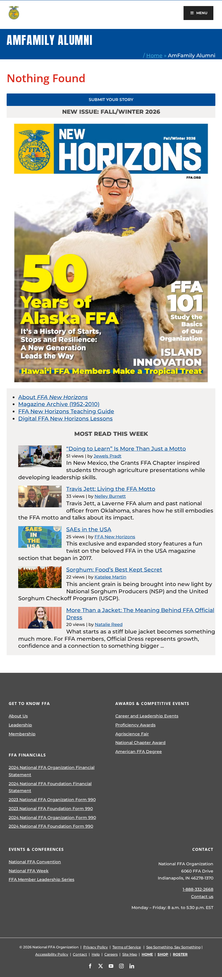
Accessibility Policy (51, 954)
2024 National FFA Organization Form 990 (52, 817)
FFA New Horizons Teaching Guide (66, 411)
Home (154, 55)
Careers (111, 954)
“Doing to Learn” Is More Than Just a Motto (126, 448)
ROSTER (180, 954)
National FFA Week (29, 870)
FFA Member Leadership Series (41, 879)
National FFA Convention (35, 861)
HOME (147, 954)
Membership (22, 734)
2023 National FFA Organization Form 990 (52, 799)
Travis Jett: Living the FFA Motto (110, 489)
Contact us (202, 896)
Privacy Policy (95, 947)
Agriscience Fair (132, 734)
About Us (18, 716)
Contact (80, 954)
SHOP (163, 954)
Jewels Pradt (107, 456)
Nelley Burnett (110, 496)
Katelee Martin (110, 577)
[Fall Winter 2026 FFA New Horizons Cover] (111, 120)
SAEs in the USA (88, 529)
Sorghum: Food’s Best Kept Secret (114, 569)
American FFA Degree (138, 751)
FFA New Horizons (115, 536)
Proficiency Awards (135, 725)
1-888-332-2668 (198, 889)
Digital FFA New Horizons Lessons (65, 418)
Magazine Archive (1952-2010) (58, 404)
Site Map (129, 954)
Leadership (20, 725)
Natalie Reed (109, 624)
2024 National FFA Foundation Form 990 (51, 826)
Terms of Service (126, 947)
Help (96, 954)
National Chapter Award (140, 742)
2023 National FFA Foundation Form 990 (51, 808)
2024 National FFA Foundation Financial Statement (50, 787)
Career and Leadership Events (146, 716)
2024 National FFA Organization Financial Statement (52, 771)
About (53, 397)
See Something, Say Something (173, 947)
